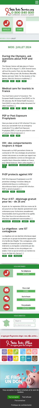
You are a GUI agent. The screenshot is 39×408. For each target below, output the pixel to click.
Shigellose (18, 256)
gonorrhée (16, 221)
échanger (26, 300)
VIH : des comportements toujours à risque (17, 144)
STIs (30, 108)
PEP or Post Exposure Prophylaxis (14, 117)
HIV (12, 81)
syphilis (25, 221)
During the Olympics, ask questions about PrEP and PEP (17, 58)
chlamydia (6, 221)
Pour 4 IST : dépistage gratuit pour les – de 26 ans (19, 200)
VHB (32, 221)
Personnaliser (20, 400)
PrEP (24, 81)
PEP (18, 81)
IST (10, 256)
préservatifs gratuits (26, 165)
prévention (21, 191)
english (5, 81)
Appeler (6, 29)
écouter (26, 308)
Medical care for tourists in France (18, 90)
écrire (19, 29)
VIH (4, 167)
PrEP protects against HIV (17, 174)
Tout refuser (26, 397)
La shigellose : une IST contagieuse (15, 230)
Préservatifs (13, 165)
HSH (4, 256)
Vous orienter (19, 316)
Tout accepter (13, 397)
